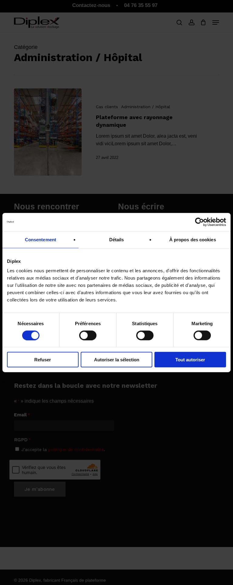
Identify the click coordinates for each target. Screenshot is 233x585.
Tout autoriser (190, 359)
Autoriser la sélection (116, 359)
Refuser (42, 359)
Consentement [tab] (40, 239)
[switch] (87, 335)
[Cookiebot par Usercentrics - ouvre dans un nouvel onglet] (199, 221)
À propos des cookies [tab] (192, 239)
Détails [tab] (116, 239)
